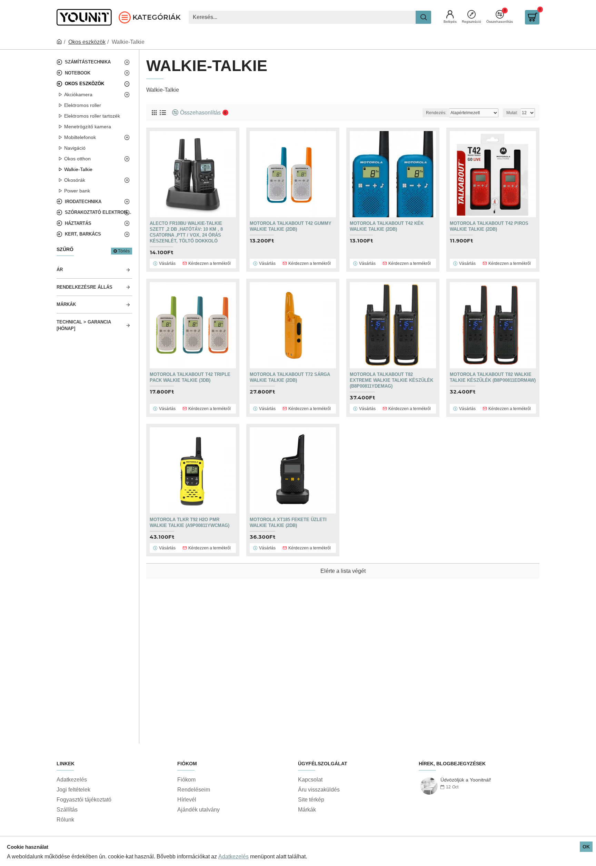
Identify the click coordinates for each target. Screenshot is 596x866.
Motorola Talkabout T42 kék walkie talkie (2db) (387, 226)
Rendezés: (436, 112)
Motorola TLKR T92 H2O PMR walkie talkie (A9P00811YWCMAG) (189, 522)
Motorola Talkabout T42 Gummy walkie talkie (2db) (290, 226)
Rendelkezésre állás (84, 287)
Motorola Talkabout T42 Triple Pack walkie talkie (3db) (190, 377)
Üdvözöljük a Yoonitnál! (465, 780)
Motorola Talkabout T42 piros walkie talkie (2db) (489, 226)
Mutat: (512, 112)
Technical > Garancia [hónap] (84, 325)
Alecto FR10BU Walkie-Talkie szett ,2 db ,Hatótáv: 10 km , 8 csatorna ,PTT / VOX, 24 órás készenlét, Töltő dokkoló (186, 232)
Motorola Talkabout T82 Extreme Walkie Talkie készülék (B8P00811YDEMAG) (391, 380)
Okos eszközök (87, 42)
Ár (60, 269)
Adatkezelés (233, 856)
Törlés (124, 251)
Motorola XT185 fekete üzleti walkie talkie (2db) (288, 522)
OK (586, 846)
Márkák (66, 304)
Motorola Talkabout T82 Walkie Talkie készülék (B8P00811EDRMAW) (493, 377)
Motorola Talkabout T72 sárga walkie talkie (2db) (290, 377)
